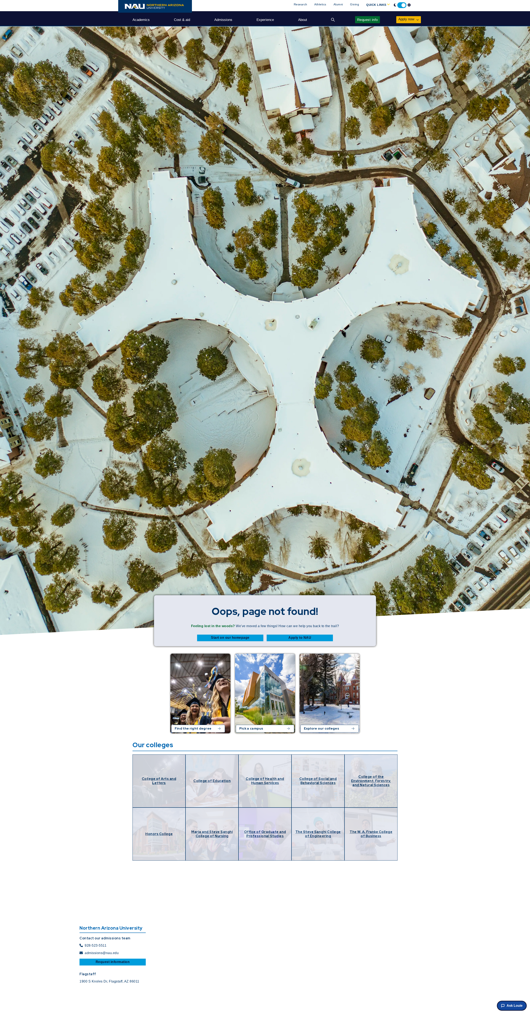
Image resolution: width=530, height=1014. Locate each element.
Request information (113, 962)
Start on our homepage (230, 637)
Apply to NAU (299, 637)
